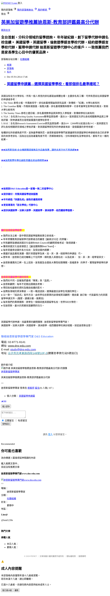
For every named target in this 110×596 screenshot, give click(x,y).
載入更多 (6, 406)
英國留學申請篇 (27, 396)
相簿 (9, 65)
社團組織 (24, 59)
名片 (9, 72)
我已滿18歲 (7, 590)
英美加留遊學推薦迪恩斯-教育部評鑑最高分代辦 (50, 22)
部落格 (10, 68)
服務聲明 (82, 556)
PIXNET (33, 556)
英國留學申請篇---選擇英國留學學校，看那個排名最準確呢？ (53, 84)
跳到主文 (5, 30)
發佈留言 (6, 424)
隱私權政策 (71, 556)
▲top (3, 401)
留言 (37, 388)
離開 (16, 590)
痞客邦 (31, 388)
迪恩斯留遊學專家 (10, 371)
